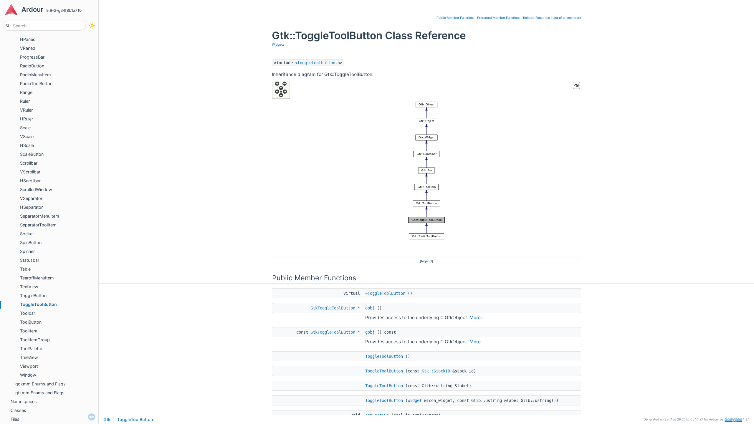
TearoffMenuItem (37, 277)
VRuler (26, 109)
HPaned (28, 39)
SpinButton (31, 242)
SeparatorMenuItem (39, 215)
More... (476, 317)
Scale (25, 127)
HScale (27, 145)
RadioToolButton (36, 83)
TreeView (29, 357)
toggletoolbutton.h (318, 62)
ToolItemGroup (35, 339)
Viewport (29, 366)
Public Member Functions (455, 18)
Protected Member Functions (498, 18)
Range (26, 92)
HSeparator (31, 207)
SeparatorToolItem (38, 224)
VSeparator (31, 198)
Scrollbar (28, 162)
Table (25, 268)
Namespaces (24, 401)
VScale (27, 136)
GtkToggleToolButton (332, 308)
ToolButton (31, 321)
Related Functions (536, 18)
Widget (415, 400)
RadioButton (32, 65)
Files (15, 419)
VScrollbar (30, 171)
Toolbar (27, 313)
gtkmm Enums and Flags (40, 392)
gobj (370, 308)
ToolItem (28, 330)
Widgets (278, 45)
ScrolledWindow (36, 189)
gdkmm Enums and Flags (40, 383)
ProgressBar (32, 56)
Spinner (27, 251)
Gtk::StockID (436, 371)
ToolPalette (31, 348)
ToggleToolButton (38, 304)
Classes (18, 410)
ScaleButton (32, 154)
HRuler (26, 118)
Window (28, 374)
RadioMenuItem (35, 74)
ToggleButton (33, 295)
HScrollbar (30, 180)
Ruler (25, 101)
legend (426, 261)
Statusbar (29, 260)
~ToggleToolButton (385, 293)
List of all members (567, 18)
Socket (27, 233)
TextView (29, 286)
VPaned (27, 48)
